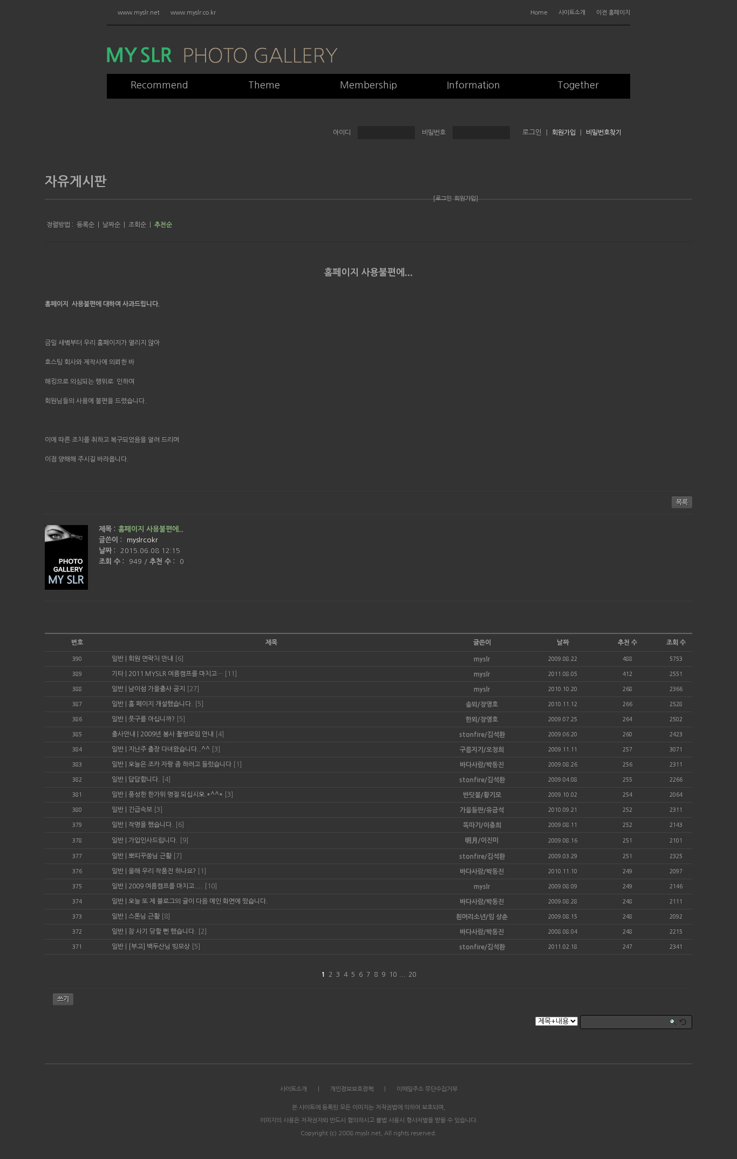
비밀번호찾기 (604, 132)
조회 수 (676, 642)
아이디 (342, 132)
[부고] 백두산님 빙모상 (159, 946)
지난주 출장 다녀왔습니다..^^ (169, 749)
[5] (199, 704)
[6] (179, 659)
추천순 (163, 225)
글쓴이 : (111, 539)
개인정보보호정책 (351, 1089)
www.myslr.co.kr (193, 13)
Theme (264, 85)
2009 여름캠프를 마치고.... (165, 886)
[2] (202, 931)
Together (578, 85)
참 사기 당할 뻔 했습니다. (162, 931)
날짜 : (108, 550)
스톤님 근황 (144, 916)
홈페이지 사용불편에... (368, 272)
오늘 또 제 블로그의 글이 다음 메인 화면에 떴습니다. (198, 901)
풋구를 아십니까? (151, 719)
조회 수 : (112, 561)
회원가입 (564, 132)
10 (393, 974)
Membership (368, 85)
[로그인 (442, 199)
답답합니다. (144, 779)
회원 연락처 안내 (150, 659)
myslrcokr (142, 539)
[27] (193, 689)
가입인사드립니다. (153, 840)
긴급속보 (140, 809)
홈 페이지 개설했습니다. (160, 704)
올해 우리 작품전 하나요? (162, 871)
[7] (177, 856)
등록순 (85, 225)
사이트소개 (571, 13)
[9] (184, 840)
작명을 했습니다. (151, 825)
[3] (215, 749)
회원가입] (466, 199)
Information (473, 85)
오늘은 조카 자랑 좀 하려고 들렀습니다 (179, 764)
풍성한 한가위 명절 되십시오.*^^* (175, 794)
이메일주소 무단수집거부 (427, 1089)
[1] (237, 764)
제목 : (107, 529)
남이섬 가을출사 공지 (156, 689)
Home (539, 13)
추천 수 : (163, 561)
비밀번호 (434, 132)
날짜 (563, 642)
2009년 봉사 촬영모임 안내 (177, 734)
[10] (210, 886)
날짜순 (111, 225)
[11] (230, 674)
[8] (165, 916)
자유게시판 (76, 181)
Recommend (159, 85)
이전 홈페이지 (613, 13)
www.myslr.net (139, 13)
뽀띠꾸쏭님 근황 (150, 856)
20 (412, 974)
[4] (219, 734)
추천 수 (627, 642)
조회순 (137, 225)
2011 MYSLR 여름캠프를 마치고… (175, 674)
